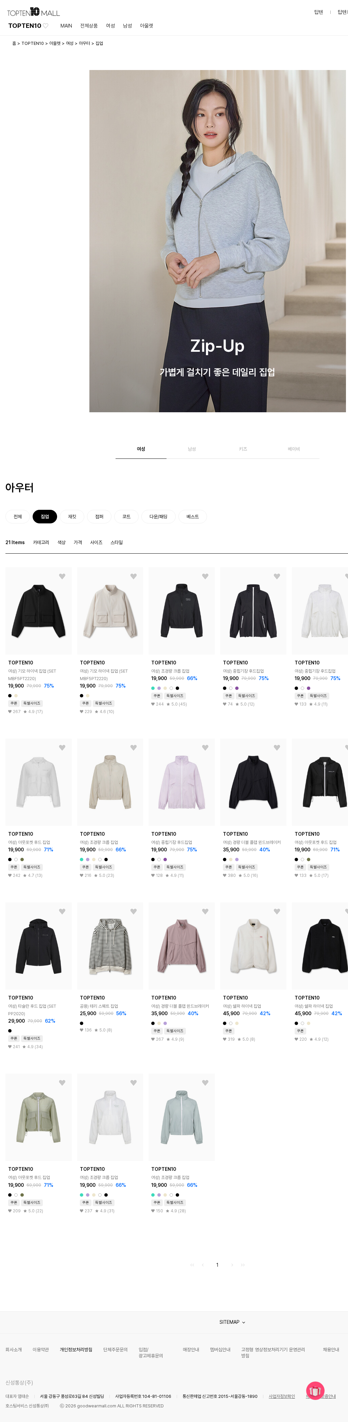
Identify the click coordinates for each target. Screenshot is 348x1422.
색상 (61, 542)
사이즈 (96, 542)
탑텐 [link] (318, 12)
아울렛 (146, 26)
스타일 (116, 542)
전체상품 (89, 26)
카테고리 (41, 542)
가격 (78, 542)
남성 (127, 26)
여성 (110, 26)
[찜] (62, 577)
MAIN (66, 26)
